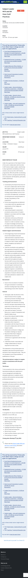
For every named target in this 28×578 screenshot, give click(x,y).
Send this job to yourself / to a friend (13, 540)
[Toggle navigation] (25, 2)
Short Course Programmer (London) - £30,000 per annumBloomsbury (14, 75)
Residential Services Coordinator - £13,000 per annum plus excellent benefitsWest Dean (15, 61)
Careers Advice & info (6, 568)
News (2, 570)
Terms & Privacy (5, 559)
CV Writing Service (5, 565)
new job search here (15, 124)
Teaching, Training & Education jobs (16, 120)
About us (3, 554)
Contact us (3, 557)
